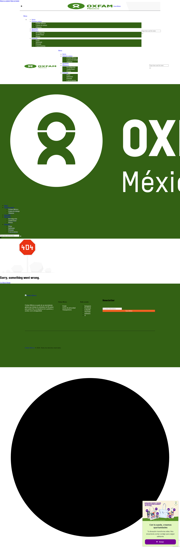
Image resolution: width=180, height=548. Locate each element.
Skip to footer (14, 1)
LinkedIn (87, 310)
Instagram (87, 306)
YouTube (87, 312)
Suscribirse (129, 311)
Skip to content (5, 1)
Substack (87, 313)
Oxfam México (30, 348)
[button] (90, 547)
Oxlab (64, 306)
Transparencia (67, 310)
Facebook (87, 308)
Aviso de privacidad (69, 308)
